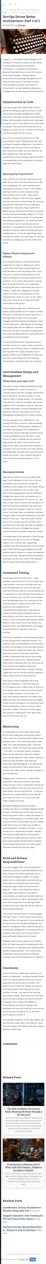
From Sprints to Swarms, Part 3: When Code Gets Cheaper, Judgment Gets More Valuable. (23, 1167)
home (5, 13)
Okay (33, 1259)
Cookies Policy (23, 1259)
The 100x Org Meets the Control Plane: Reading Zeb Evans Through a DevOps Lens (23, 1111)
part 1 (7, 59)
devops (21, 25)
